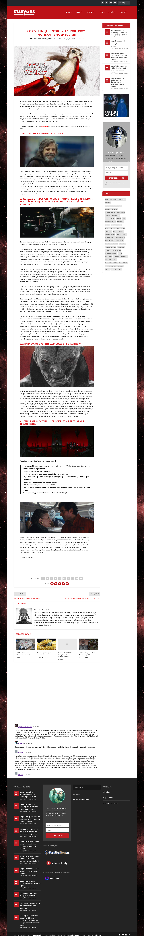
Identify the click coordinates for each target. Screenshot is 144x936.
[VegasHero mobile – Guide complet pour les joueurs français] (16, 870)
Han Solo (120, 222)
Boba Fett (122, 199)
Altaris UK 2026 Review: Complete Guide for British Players (67, 655)
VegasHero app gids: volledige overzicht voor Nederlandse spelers (118, 44)
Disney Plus (115, 215)
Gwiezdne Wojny (110, 222)
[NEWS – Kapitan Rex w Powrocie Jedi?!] (88, 644)
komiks (107, 225)
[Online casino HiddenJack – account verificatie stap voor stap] (16, 904)
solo (120, 253)
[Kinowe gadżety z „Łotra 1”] (46, 644)
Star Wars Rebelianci (120, 256)
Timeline (106, 792)
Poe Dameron (119, 241)
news (124, 234)
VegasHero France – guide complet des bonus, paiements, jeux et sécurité (30, 858)
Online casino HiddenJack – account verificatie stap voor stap (30, 905)
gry (124, 218)
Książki (111, 12)
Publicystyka (66, 39)
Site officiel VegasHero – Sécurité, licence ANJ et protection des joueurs (119, 69)
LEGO (119, 225)
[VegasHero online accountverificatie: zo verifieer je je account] (107, 32)
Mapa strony (108, 798)
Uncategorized (123, 36)
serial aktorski (116, 250)
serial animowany (111, 253)
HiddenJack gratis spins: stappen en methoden (29, 894)
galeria (118, 218)
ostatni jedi (109, 241)
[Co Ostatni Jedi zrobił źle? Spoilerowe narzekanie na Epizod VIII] (57, 71)
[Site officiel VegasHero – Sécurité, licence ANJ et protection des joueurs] (107, 67)
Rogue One (121, 247)
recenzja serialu (110, 247)
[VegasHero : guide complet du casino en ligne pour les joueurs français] (107, 55)
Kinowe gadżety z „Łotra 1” (44, 654)
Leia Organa (120, 228)
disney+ (107, 215)
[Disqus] (57, 694)
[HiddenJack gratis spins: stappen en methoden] (16, 894)
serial (107, 250)
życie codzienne (116, 269)
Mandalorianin (110, 234)
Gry (101, 12)
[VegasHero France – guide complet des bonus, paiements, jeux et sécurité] (16, 857)
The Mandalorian (110, 266)
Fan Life (123, 12)
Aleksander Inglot (40, 39)
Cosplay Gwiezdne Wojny (113, 206)
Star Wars (108, 256)
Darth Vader (121, 212)
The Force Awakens (111, 263)
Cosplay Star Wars (111, 209)
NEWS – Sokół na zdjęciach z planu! (23, 654)
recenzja (122, 244)
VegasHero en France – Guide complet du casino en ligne (30, 883)
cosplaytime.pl (110, 212)
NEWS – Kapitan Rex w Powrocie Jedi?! (87, 654)
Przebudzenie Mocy (111, 244)
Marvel (119, 234)
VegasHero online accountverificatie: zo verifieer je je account (119, 32)
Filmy (67, 12)
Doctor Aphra (109, 218)
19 (73, 39)
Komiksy (90, 12)
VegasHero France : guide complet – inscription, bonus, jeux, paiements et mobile (118, 82)
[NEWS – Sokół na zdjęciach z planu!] (25, 644)
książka (114, 225)
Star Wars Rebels (110, 259)
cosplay (107, 203)
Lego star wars (110, 228)
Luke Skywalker (118, 231)
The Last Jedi (123, 263)
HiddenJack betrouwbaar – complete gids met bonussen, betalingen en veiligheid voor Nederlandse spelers (30, 920)
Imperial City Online (110, 803)
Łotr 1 (107, 269)
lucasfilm (108, 231)
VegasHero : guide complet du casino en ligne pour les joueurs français (119, 56)
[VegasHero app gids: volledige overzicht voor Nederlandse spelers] (107, 42)
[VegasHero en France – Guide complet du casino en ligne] (16, 882)
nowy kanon (109, 237)
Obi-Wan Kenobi (120, 237)
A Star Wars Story (111, 199)
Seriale (78, 12)
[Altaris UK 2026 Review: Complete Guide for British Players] (67, 644)
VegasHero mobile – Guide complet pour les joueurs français (29, 871)
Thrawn (120, 266)
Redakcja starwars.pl (81, 799)
